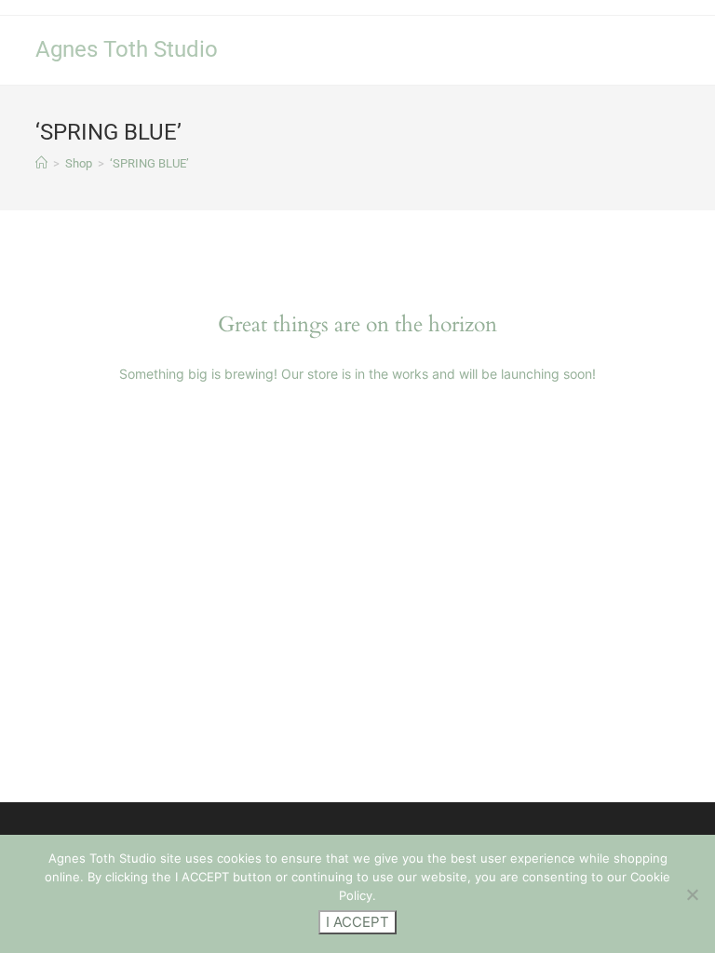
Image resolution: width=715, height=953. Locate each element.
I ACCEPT (357, 922)
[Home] (41, 163)
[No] (691, 894)
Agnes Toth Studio (126, 49)
